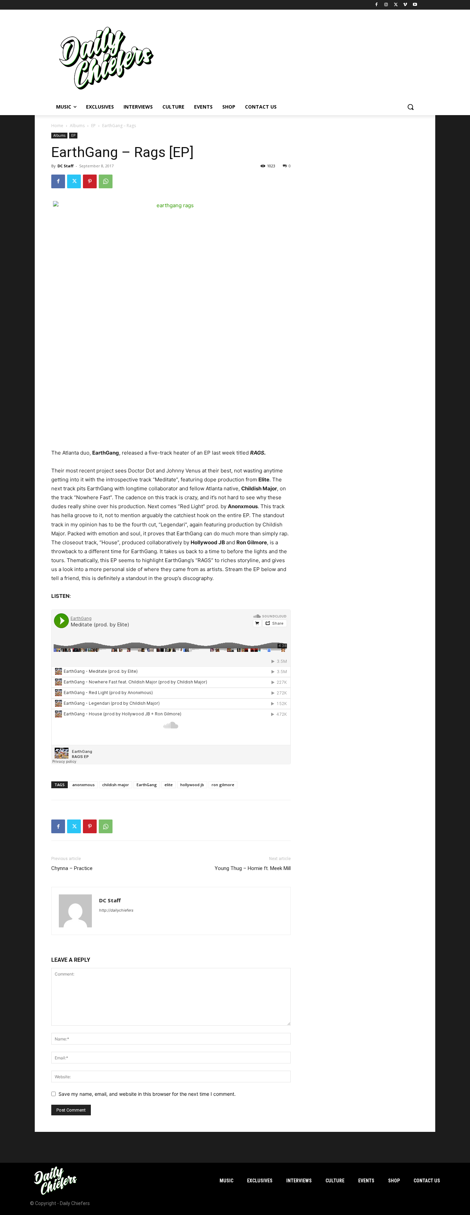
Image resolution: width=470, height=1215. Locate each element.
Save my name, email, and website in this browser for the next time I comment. (147, 1094)
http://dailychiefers (116, 910)
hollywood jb (192, 784)
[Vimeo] (405, 5)
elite (168, 784)
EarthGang (147, 784)
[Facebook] (377, 5)
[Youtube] (415, 5)
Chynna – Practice (72, 868)
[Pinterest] (90, 181)
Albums (77, 126)
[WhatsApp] (106, 181)
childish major (115, 784)
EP (93, 126)
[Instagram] (386, 5)
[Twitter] (396, 5)
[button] (410, 107)
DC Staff (65, 165)
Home (57, 126)
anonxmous (83, 784)
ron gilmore (223, 784)
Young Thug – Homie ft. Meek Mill (253, 868)
